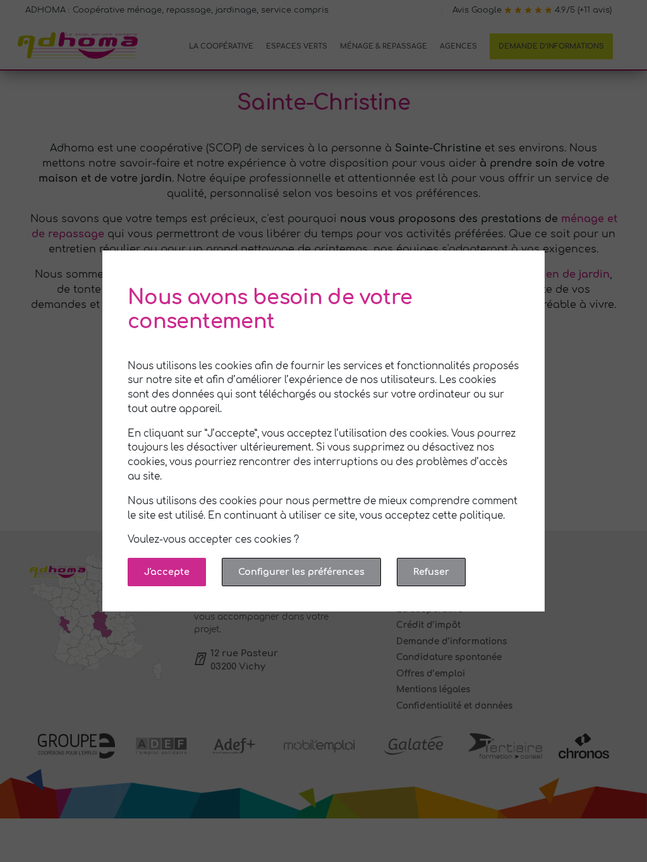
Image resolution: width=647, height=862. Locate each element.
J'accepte (167, 572)
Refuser (431, 572)
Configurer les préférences (301, 572)
